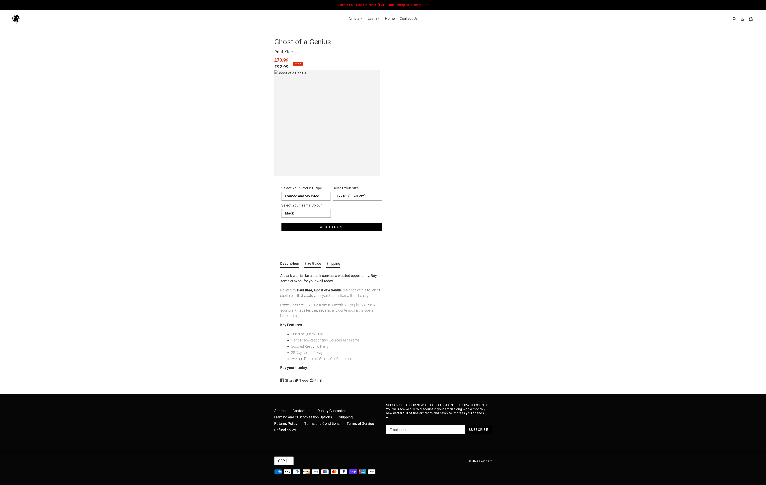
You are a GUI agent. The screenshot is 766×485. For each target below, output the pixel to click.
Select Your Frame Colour (301, 205)
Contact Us (301, 411)
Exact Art (485, 461)
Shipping (346, 417)
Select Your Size (346, 188)
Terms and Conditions (322, 423)
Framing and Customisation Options (303, 417)
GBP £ (283, 461)
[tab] (289, 264)
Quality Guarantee (331, 411)
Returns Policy (285, 423)
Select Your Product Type (301, 188)
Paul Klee (283, 51)
